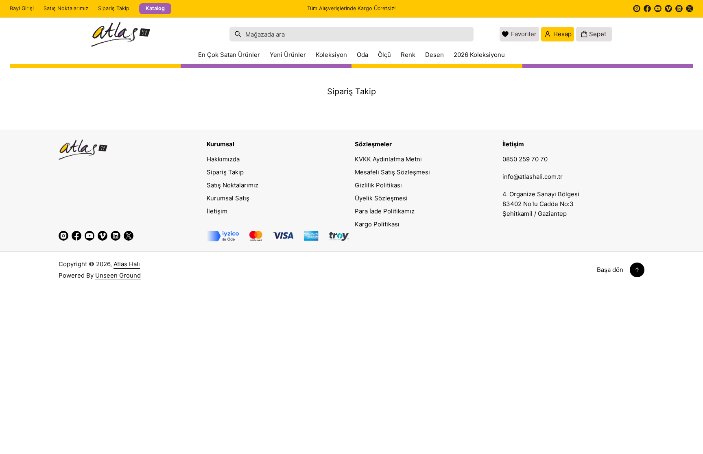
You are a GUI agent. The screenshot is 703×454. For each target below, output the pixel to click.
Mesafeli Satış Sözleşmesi (392, 172)
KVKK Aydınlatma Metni (388, 159)
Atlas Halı (127, 264)
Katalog (155, 8)
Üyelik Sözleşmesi (381, 198)
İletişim (217, 211)
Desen (434, 55)
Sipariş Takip (113, 8)
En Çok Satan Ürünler (229, 55)
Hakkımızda (223, 159)
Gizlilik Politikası (378, 185)
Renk (408, 55)
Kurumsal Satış (228, 198)
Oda (362, 55)
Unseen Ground (118, 275)
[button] (351, 34)
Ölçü (384, 55)
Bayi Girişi (22, 8)
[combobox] (351, 34)
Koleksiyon (331, 55)
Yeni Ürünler (288, 55)
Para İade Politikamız (385, 211)
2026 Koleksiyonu (479, 55)
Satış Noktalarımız (66, 8)
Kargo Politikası (377, 224)
